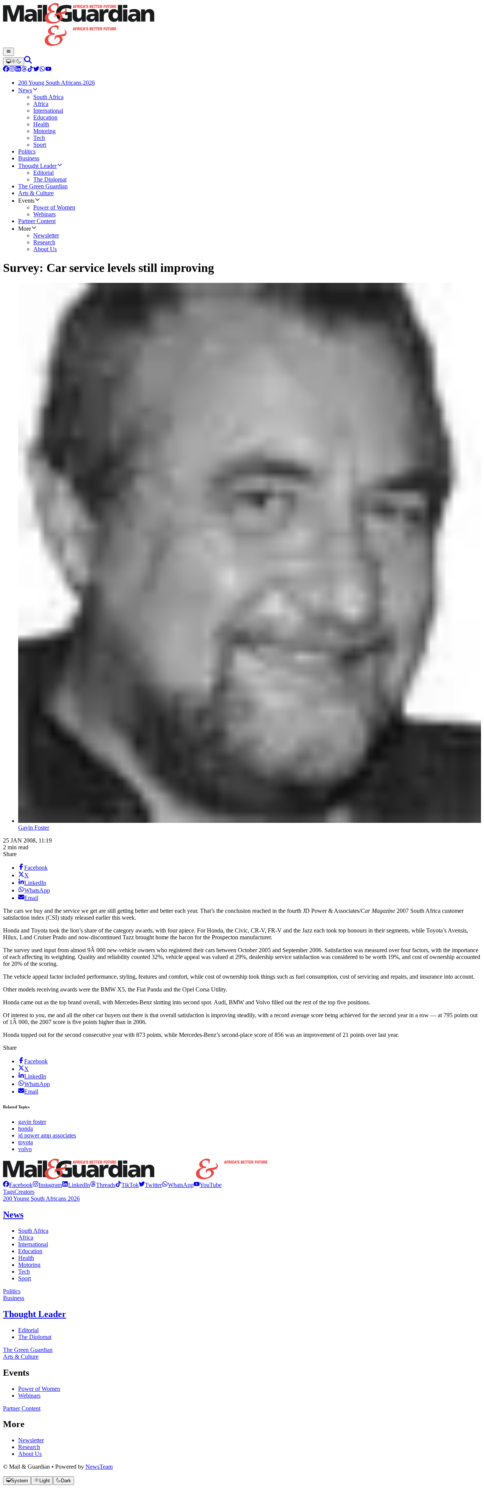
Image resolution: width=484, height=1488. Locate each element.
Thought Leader (34, 1314)
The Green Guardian (28, 1350)
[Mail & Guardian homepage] (242, 25)
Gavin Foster (33, 827)
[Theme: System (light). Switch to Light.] (13, 61)
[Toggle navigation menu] (8, 52)
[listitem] (18, 1185)
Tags (8, 1192)
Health (26, 1258)
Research (29, 1447)
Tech (24, 1271)
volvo (25, 1149)
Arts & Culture (21, 1356)
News (13, 1215)
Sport (24, 1278)
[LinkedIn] (18, 70)
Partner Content (21, 1408)
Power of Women (39, 1389)
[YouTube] (48, 70)
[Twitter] (36, 70)
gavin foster (32, 1122)
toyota (25, 1142)
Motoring (29, 1264)
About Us (30, 1454)
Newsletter (31, 1440)
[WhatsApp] (42, 70)
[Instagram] (12, 70)
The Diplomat (34, 1337)
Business (13, 1298)
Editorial (28, 1330)
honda (25, 1128)
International (33, 1244)
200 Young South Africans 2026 (41, 1198)
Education (30, 1251)
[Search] (28, 61)
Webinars (29, 1395)
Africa (25, 1237)
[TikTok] (30, 70)
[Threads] (24, 70)
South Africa (33, 1230)
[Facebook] (6, 70)
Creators (24, 1192)
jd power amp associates (47, 1135)
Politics (11, 1291)
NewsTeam (99, 1466)
